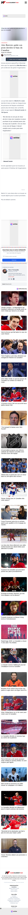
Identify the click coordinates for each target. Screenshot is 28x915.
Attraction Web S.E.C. (11, 882)
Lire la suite (11, 276)
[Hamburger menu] (26, 3)
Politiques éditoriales (14, 901)
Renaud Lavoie (8, 284)
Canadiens (14, 887)
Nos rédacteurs (14, 897)
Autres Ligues (14, 889)
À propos (14, 895)
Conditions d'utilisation (14, 898)
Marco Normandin (7, 54)
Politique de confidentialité (14, 900)
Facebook (14, 907)
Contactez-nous (14, 903)
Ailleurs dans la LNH (14, 888)
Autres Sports (14, 891)
